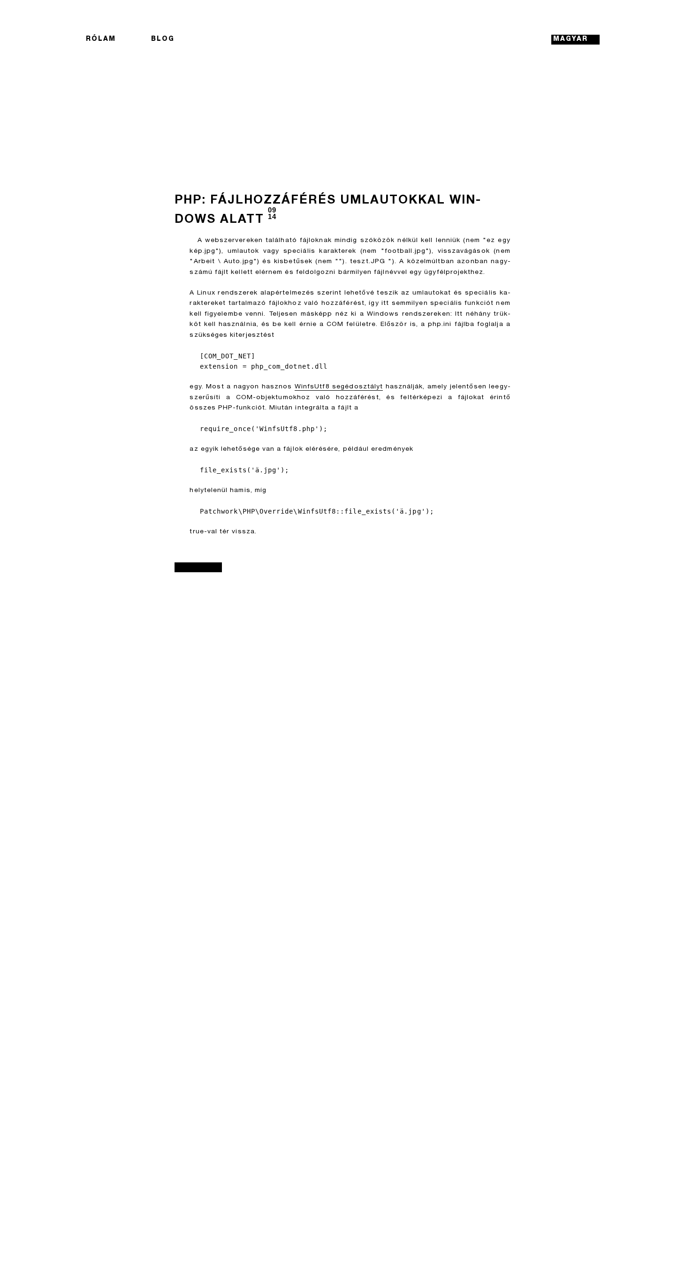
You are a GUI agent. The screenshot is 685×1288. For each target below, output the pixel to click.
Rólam (101, 39)
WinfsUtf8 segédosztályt (339, 387)
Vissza (198, 567)
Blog (163, 39)
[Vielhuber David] (342, 40)
